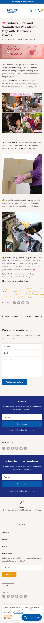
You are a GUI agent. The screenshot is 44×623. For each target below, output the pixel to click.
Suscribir (9, 574)
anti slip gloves (7, 39)
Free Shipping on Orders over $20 (22, 2)
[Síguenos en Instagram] (12, 448)
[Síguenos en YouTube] (21, 448)
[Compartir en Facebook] (14, 302)
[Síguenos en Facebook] (3, 448)
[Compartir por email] (27, 302)
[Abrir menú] (3, 11)
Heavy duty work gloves (29, 292)
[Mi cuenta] (35, 10)
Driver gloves (14, 292)
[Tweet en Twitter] (22, 302)
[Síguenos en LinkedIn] (25, 448)
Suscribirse (22, 424)
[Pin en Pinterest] (18, 302)
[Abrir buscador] (31, 10)
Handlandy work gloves (22, 293)
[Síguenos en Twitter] (8, 448)
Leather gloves (36, 292)
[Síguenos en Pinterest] (16, 448)
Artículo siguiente (32, 316)
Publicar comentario (14, 382)
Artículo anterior (11, 316)
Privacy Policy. (18, 612)
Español (6, 585)
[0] (39, 10)
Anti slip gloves (8, 293)
